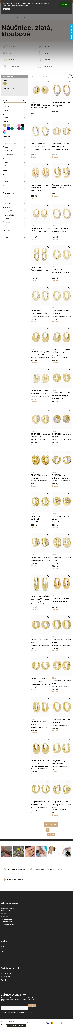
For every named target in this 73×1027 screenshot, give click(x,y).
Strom (15, 185)
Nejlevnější (45, 76)
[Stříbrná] (8, 125)
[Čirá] (15, 128)
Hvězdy (15, 177)
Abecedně (60, 76)
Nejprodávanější (35, 76)
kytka (15, 188)
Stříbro (15, 117)
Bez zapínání (15, 211)
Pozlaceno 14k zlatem (15, 140)
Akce (15, 110)
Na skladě (15, 106)
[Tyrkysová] (22, 128)
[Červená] (5, 128)
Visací (15, 226)
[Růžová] (19, 125)
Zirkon (15, 162)
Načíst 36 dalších (51, 824)
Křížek (15, 174)
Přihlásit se (32, 1005)
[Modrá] (8, 128)
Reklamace (4, 913)
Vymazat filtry (14, 243)
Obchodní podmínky (7, 921)
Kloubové (7, 91)
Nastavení (6, 9)
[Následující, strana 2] (51, 830)
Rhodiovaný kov (15, 151)
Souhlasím (64, 5)
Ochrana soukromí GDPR (8, 924)
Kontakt (3, 951)
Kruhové (15, 218)
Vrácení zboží (5, 916)
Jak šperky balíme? (6, 911)
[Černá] (22, 125)
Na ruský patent (15, 200)
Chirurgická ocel (15, 154)
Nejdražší (52, 76)
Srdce (15, 181)
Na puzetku (15, 203)
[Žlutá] (12, 125)
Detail (40, 91)
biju (15, 234)
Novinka (15, 114)
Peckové (15, 222)
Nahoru (52, 834)
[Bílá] (15, 125)
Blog (2, 949)
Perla (15, 165)
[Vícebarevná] (5, 132)
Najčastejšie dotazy (6, 919)
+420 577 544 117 (6, 973)
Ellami (15, 237)
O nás (2, 946)
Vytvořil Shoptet (67, 1023)
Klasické (15, 196)
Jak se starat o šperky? (8, 908)
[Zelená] (12, 128)
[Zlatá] (5, 83)
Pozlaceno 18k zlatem (15, 143)
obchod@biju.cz (6, 976)
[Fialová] (19, 128)
